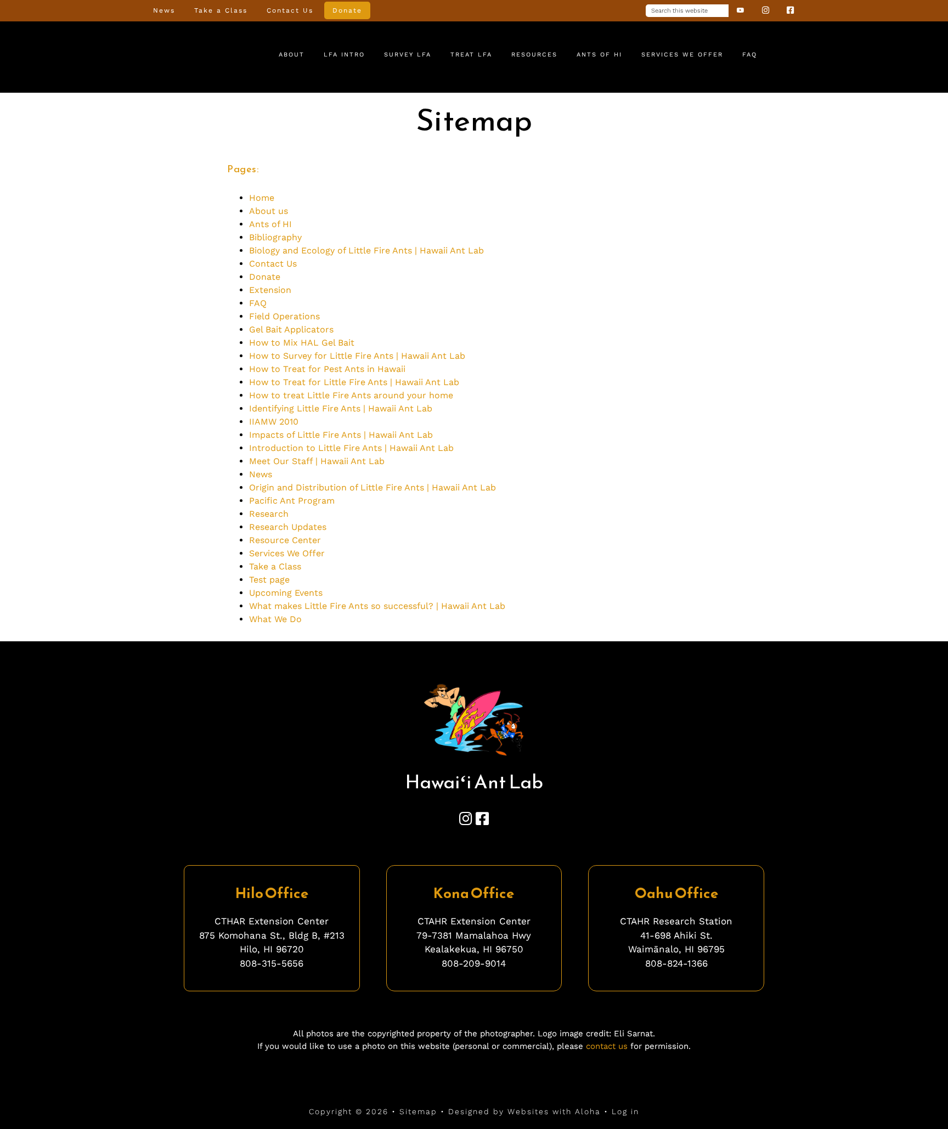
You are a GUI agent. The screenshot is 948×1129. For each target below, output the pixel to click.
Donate (264, 277)
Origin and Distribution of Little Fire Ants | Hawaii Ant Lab (372, 487)
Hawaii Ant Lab (188, 55)
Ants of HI (270, 224)
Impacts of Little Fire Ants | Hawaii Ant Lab (341, 435)
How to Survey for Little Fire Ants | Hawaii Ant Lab (357, 356)
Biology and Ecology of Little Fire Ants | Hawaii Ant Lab (366, 250)
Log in (625, 1111)
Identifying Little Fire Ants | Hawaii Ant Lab (340, 408)
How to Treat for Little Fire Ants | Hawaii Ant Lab (354, 382)
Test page (269, 579)
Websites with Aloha (554, 1111)
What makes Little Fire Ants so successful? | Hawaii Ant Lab (377, 606)
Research (269, 514)
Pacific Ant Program (292, 500)
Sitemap (418, 1111)
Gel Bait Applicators (291, 329)
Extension (270, 290)
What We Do (275, 619)
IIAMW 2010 (273, 421)
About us (268, 211)
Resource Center (285, 540)
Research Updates (287, 527)
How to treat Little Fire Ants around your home (351, 395)
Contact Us (273, 263)
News (260, 474)
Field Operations (284, 316)
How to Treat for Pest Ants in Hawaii (327, 369)
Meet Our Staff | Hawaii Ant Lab (317, 461)
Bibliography (275, 237)
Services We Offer (287, 553)
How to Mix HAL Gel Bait (301, 342)
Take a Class (275, 566)
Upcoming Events (286, 593)
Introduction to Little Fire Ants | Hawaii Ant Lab (351, 448)
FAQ (258, 303)
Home (261, 198)
